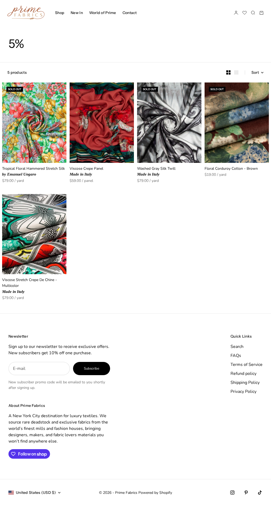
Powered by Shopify (155, 492)
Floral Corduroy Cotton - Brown (231, 169)
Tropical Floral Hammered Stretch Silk (33, 171)
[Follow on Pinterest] (246, 492)
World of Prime (102, 12)
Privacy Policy (243, 391)
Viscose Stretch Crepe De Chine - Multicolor (29, 285)
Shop (59, 12)
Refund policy (243, 373)
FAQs (236, 355)
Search (237, 346)
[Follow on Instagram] (232, 492)
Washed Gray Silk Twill (156, 171)
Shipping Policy (245, 382)
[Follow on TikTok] (260, 492)
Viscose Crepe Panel (86, 171)
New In (77, 12)
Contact (130, 12)
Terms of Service (247, 364)
